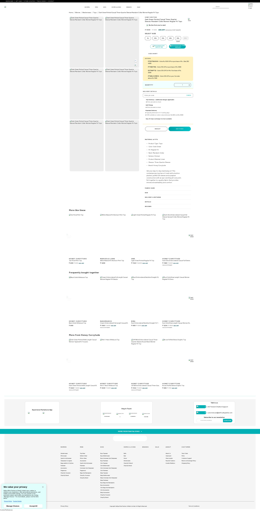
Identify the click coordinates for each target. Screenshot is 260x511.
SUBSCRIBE (227, 420)
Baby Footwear (104, 480)
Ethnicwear (64, 456)
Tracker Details (17, 501)
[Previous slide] (69, 236)
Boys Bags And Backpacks (107, 482)
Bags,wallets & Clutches (67, 463)
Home (71, 12)
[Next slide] (191, 236)
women (77, 12)
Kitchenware (127, 460)
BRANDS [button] (129, 7)
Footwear (63, 465)
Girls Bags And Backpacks (107, 487)
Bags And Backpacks (85, 473)
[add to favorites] (94, 256)
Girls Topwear (104, 463)
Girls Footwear (104, 470)
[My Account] (237, 6)
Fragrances (63, 470)
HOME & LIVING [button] (116, 7)
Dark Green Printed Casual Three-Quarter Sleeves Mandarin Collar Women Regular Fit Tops (129, 12)
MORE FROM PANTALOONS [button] (130, 431)
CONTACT (51, 1)
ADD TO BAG (179, 129)
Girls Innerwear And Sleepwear (108, 468)
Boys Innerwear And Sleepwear (108, 458)
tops (95, 12)
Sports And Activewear (86, 463)
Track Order (185, 453)
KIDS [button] (104, 7)
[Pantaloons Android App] (49, 414)
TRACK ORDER (41, 1)
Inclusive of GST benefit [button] (173, 30)
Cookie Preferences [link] (6, 510)
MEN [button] (96, 7)
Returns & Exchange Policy (189, 460)
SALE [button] (138, 7)
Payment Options (170, 460)
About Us (168, 453)
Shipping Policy (186, 463)
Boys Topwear (104, 453)
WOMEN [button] (87, 7)
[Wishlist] (231, 7)
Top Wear (82, 453)
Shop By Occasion (65, 473)
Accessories (64, 468)
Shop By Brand (65, 475)
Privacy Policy (8, 501)
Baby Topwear (104, 473)
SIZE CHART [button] (153, 53)
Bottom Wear (83, 456)
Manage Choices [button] (12, 506)
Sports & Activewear (66, 458)
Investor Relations (170, 463)
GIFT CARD (19, 1)
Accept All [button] (33, 506)
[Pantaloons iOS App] (35, 414)
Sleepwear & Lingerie (66, 460)
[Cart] (243, 6)
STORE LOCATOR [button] (29, 1)
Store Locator (169, 458)
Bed (125, 456)
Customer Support (187, 458)
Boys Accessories (104, 485)
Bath (125, 453)
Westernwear (64, 453)
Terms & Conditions (194, 506)
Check (189, 95)
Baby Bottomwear (105, 475)
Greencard (168, 456)
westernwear (86, 12)
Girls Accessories (104, 490)
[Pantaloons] (8, 7)
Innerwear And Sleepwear (87, 468)
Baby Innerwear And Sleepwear (108, 478)
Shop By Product (128, 463)
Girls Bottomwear (105, 465)
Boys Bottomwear (105, 456)
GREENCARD (9, 1)
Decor (125, 458)
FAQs (183, 456)
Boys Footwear (104, 460)
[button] (43, 487)
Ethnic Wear (83, 458)
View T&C (186, 61)
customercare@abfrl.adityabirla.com (219, 413)
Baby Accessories (104, 492)
